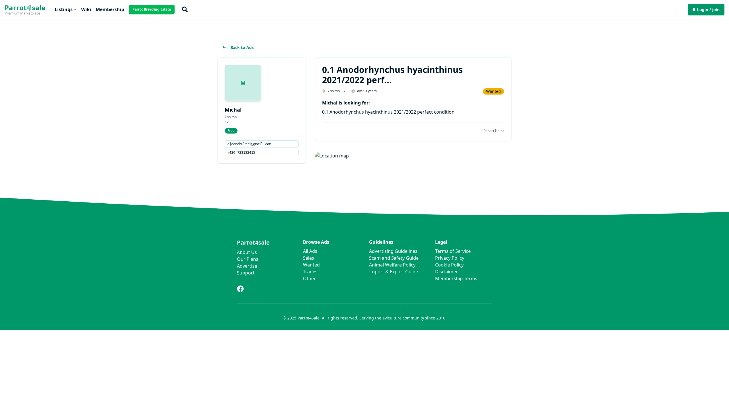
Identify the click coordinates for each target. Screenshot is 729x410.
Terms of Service (453, 251)
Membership (110, 9)
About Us (247, 252)
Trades (310, 271)
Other (309, 278)
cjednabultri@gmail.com (249, 144)
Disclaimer (446, 271)
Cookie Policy (449, 265)
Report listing (494, 131)
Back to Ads (242, 47)
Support (246, 273)
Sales (308, 258)
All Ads (310, 251)
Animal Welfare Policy (392, 265)
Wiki (86, 9)
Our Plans (247, 259)
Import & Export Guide (393, 271)
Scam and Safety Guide (394, 258)
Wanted (311, 265)
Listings (64, 9)
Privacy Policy (449, 258)
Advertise (247, 266)
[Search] (185, 9)
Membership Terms (456, 278)
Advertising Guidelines (393, 251)
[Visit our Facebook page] (240, 288)
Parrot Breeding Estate (151, 9)
